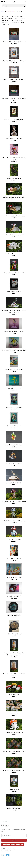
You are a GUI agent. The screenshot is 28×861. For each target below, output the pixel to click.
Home (3, 12)
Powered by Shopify (6, 850)
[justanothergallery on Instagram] (3, 825)
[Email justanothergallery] (7, 825)
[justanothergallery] (14, 1)
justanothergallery (10, 849)
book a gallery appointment (13, 845)
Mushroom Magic (11, 12)
